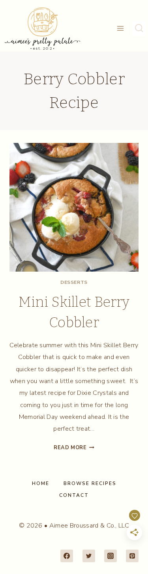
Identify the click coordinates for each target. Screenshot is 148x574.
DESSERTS (74, 282)
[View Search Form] (139, 28)
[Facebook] (66, 556)
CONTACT (74, 495)
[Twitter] (88, 556)
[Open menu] (120, 28)
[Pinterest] (132, 556)
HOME (40, 483)
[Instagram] (110, 556)
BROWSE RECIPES (90, 483)
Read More (74, 447)
